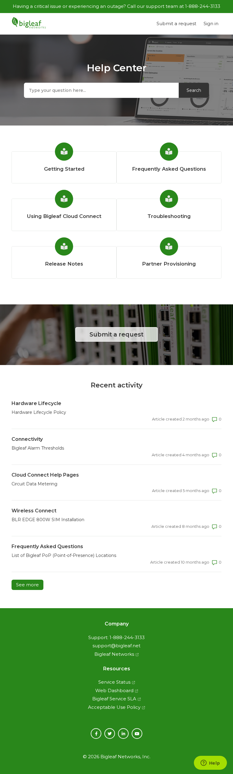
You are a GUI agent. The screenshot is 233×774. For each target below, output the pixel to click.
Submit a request (176, 23)
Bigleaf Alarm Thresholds (38, 448)
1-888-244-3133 (127, 637)
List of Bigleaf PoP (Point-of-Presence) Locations (64, 555)
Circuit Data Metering (34, 484)
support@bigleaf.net (116, 645)
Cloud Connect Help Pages (45, 475)
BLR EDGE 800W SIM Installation (48, 519)
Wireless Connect (34, 511)
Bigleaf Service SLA (114, 699)
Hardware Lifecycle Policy (39, 412)
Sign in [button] (211, 23)
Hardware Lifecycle (36, 403)
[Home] (29, 24)
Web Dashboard (114, 690)
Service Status (114, 682)
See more (29, 585)
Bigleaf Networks (114, 654)
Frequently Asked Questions (47, 546)
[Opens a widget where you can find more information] (210, 763)
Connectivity (27, 439)
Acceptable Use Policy (114, 707)
